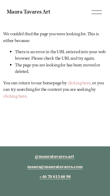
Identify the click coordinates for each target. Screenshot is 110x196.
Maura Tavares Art (28, 12)
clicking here (79, 83)
